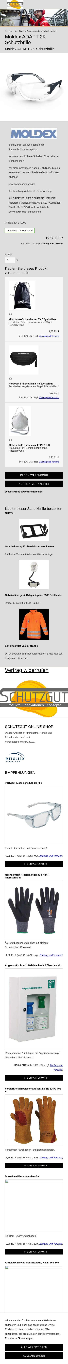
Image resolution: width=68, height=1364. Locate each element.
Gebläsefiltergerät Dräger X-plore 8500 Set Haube (33, 595)
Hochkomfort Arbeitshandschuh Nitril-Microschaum (27, 876)
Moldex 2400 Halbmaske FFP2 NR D (29, 445)
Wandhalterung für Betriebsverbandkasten (29, 546)
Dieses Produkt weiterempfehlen (23, 491)
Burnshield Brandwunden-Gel (22, 1176)
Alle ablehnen (34, 1355)
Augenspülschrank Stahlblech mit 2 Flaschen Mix (33, 965)
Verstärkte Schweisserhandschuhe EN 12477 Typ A (33, 1090)
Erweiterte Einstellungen (19, 1338)
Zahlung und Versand (52, 244)
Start (21, 31)
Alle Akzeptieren (34, 1347)
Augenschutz (33, 31)
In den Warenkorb (35, 864)
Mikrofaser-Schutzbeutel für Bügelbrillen (32, 319)
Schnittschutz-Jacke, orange (21, 645)
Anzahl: (9, 254)
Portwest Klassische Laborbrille (23, 782)
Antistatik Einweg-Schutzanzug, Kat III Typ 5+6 (32, 1262)
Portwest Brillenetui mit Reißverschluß (31, 383)
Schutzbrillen (49, 31)
